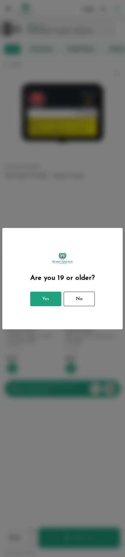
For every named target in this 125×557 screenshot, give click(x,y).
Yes (45, 299)
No (79, 299)
